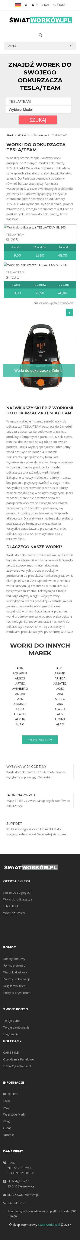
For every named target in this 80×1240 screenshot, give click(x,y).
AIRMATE (19, 704)
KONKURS (10, 1094)
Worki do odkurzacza (32, 135)
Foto (6, 1101)
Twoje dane (11, 1021)
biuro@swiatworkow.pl (23, 1195)
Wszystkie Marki (14, 1114)
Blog (6, 1121)
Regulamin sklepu (15, 986)
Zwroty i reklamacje (17, 979)
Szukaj (37, 119)
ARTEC (20, 683)
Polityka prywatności (17, 993)
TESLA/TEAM (15, 235)
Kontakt (59, 5)
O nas (45, 5)
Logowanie (11, 1034)
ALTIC (20, 724)
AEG (60, 694)
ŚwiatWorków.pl (49, 1225)
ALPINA (60, 719)
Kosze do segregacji (17, 892)
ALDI (60, 668)
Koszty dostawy (14, 959)
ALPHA (20, 719)
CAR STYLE (11, 1052)
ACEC (60, 688)
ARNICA (60, 678)
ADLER (20, 694)
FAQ (6, 1108)
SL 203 (12, 240)
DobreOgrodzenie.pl (17, 1066)
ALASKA (59, 709)
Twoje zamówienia (16, 1027)
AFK (20, 699)
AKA (60, 704)
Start (9, 135)
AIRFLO (60, 699)
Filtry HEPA (10, 906)
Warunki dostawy (15, 972)
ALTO (60, 724)
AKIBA (20, 709)
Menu (11, 46)
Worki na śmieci (14, 913)
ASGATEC (60, 683)
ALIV (60, 714)
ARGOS (20, 678)
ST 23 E (12, 277)
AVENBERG (20, 688)
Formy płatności (14, 965)
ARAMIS (59, 673)
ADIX (20, 668)
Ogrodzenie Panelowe (18, 1059)
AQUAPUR (20, 673)
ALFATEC (20, 714)
